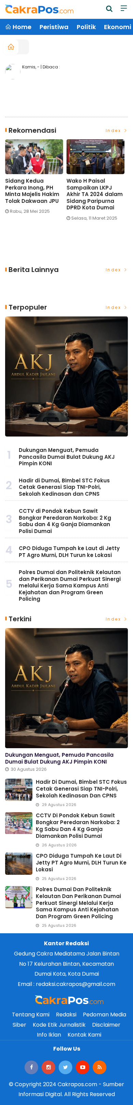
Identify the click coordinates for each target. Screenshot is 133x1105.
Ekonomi (117, 27)
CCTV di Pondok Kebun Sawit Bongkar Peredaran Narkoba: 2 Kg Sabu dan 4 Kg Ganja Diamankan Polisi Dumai (65, 521)
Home (21, 27)
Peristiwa (54, 27)
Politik (86, 27)
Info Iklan (49, 1035)
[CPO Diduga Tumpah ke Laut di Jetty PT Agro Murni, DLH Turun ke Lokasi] (18, 864)
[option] (35, 179)
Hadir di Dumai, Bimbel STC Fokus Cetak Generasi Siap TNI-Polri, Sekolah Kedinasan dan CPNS (64, 487)
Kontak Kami (84, 1035)
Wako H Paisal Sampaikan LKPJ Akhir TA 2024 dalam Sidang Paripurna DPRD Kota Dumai (94, 194)
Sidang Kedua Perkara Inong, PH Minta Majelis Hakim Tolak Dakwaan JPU (32, 191)
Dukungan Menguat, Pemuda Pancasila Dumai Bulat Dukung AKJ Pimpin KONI (67, 456)
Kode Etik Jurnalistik (59, 1025)
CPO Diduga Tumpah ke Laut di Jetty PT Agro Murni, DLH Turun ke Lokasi (69, 552)
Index (114, 130)
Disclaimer (106, 1025)
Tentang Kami (30, 1014)
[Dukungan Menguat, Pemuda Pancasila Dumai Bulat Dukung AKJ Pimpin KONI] (66, 376)
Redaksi (66, 1014)
